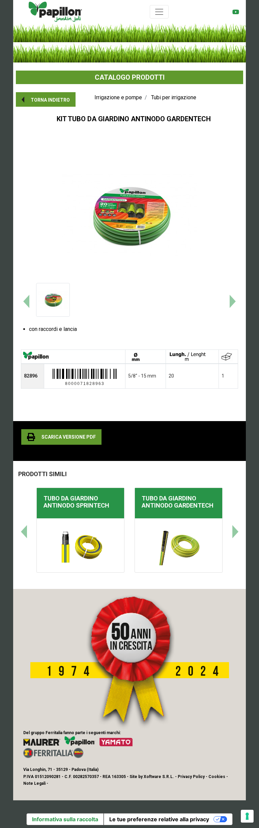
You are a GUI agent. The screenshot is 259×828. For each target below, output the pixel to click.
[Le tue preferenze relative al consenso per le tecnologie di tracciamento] (247, 816)
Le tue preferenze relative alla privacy (159, 819)
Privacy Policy (191, 776)
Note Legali (34, 783)
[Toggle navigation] (159, 12)
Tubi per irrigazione (173, 97)
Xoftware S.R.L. (159, 776)
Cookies (216, 776)
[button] (46, 99)
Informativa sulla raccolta (65, 819)
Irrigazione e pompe (118, 97)
